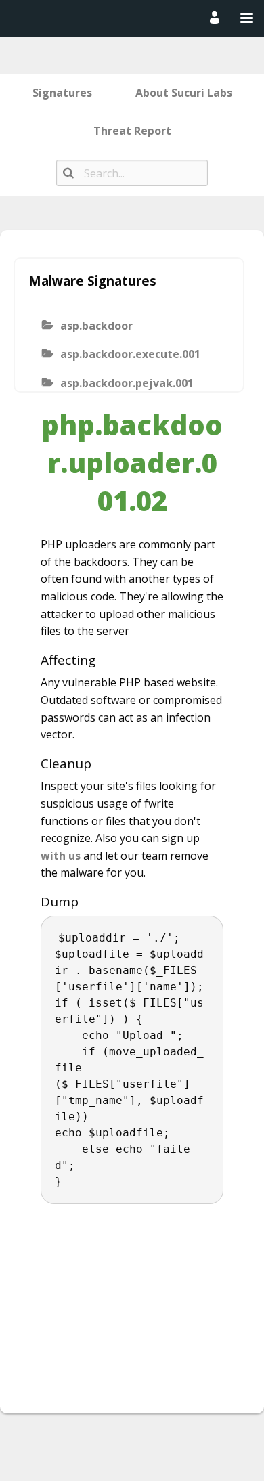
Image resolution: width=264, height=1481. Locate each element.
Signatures (62, 92)
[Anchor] (102, 660)
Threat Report (132, 130)
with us (61, 855)
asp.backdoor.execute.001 (130, 354)
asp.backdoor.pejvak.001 (127, 383)
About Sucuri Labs (183, 92)
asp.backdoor (96, 325)
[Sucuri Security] (129, 17)
